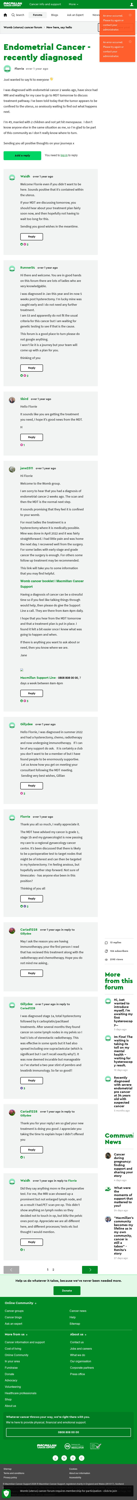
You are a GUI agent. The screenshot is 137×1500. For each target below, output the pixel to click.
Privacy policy (10, 1478)
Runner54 (28, 267)
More (72, 4)
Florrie (19, 68)
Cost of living (13, 1349)
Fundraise (11, 1368)
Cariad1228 (29, 929)
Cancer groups (14, 1311)
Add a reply (22, 155)
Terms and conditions (14, 1473)
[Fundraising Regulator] (74, 1446)
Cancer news (78, 1311)
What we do (77, 1355)
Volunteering (13, 1387)
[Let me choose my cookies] (6, 1493)
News (96, 15)
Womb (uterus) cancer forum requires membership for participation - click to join (68, 1491)
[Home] (13, 4)
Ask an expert (13, 1324)
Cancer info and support (45, 4)
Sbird (24, 398)
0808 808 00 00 (68, 1432)
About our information (79, 1473)
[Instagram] (81, 1458)
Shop (8, 1399)
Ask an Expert (75, 15)
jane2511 (27, 468)
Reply (31, 236)
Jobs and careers (81, 1349)
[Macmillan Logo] (46, 1446)
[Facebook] (55, 1458)
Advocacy (11, 1380)
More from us (15, 1334)
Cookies (73, 1469)
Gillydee (27, 724)
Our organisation (80, 1361)
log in (64, 155)
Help (73, 1317)
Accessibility (75, 1478)
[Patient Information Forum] (96, 1446)
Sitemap (75, 1324)
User (131, 4)
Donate (67, 1290)
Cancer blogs (13, 1317)
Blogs (54, 15)
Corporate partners (82, 1368)
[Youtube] (73, 1458)
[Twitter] (64, 1458)
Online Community (19, 1303)
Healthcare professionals (20, 1393)
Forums (37, 15)
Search (20, 15)
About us (10, 1406)
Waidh (25, 176)
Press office (77, 1374)
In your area (12, 1361)
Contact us (77, 1342)
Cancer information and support (25, 1342)
